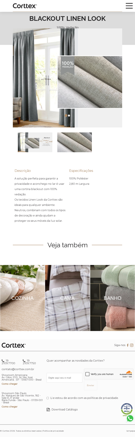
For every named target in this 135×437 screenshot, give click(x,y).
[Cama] (67, 330)
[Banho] (112, 330)
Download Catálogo (65, 409)
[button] (35, 142)
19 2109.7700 (8, 362)
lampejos (130, 431)
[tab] (66, 115)
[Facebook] (127, 345)
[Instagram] (131, 345)
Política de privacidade (53, 431)
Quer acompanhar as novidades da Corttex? (76, 360)
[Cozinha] (22, 330)
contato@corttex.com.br (18, 369)
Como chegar (9, 383)
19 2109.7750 (29, 362)
